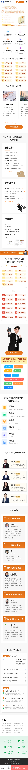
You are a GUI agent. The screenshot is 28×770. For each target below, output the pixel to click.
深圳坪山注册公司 (18, 730)
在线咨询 (21, 2)
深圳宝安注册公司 (6, 728)
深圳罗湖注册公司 (18, 723)
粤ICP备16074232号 (19, 763)
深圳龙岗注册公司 (18, 728)
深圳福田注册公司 (6, 723)
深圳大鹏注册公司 (18, 732)
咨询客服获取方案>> (14, 353)
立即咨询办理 (6, 25)
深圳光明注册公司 (6, 732)
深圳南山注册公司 (6, 726)
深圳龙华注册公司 (6, 730)
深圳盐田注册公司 (18, 726)
